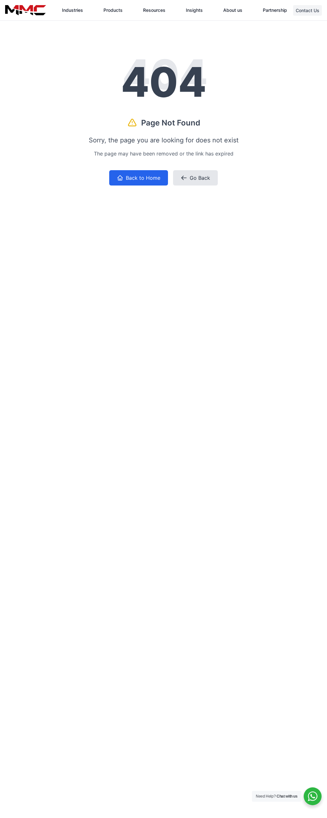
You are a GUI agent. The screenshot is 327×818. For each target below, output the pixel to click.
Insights (194, 10)
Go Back (200, 178)
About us (232, 10)
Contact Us (307, 10)
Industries (72, 10)
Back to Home (143, 178)
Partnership (275, 10)
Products (113, 10)
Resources (154, 10)
